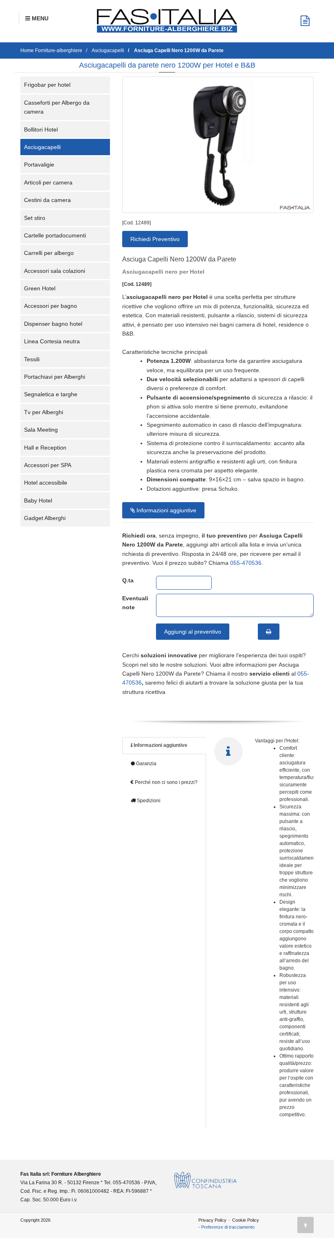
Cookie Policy (245, 1220)
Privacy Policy (212, 1220)
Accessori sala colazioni (54, 271)
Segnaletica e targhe (50, 394)
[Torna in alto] (305, 1225)
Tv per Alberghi (43, 412)
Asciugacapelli (42, 147)
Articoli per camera (48, 182)
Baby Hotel (38, 500)
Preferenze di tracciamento (228, 1227)
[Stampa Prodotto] (268, 631)
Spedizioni (148, 800)
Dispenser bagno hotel (53, 323)
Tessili (32, 359)
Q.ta (128, 580)
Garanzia (145, 763)
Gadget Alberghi (45, 518)
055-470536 (245, 563)
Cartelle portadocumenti (55, 235)
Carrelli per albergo (49, 253)
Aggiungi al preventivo (192, 631)
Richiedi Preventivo (155, 239)
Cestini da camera (47, 200)
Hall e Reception (45, 447)
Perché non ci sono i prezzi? (166, 782)
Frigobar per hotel (47, 84)
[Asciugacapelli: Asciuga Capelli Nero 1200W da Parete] (218, 145)
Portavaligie (39, 164)
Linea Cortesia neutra (52, 341)
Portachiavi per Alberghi (54, 376)
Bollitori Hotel (41, 129)
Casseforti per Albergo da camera (57, 107)
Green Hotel (39, 288)
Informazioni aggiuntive (165, 510)
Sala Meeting (41, 429)
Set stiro (34, 218)
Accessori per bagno (50, 306)
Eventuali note (133, 602)
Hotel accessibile (45, 482)
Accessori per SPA (47, 465)
